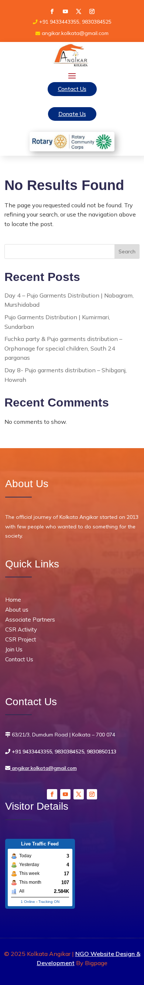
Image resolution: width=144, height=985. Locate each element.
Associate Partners (30, 619)
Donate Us (72, 113)
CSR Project (20, 639)
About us (16, 609)
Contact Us (72, 88)
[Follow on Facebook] (52, 11)
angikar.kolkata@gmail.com (43, 768)
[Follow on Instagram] (92, 11)
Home (13, 599)
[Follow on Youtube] (65, 11)
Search (127, 251)
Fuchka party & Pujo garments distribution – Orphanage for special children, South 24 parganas (63, 348)
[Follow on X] (78, 11)
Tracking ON (48, 902)
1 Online (28, 902)
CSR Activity (21, 629)
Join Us (14, 649)
